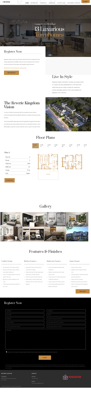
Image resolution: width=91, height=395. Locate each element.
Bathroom (8, 167)
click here (10, 368)
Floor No (8, 157)
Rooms (7, 160)
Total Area (8, 163)
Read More (83, 291)
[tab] (35, 145)
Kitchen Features (30, 261)
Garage (7, 170)
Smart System (75, 261)
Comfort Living (6, 261)
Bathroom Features (54, 261)
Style (7, 173)
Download (9, 180)
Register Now (11, 72)
